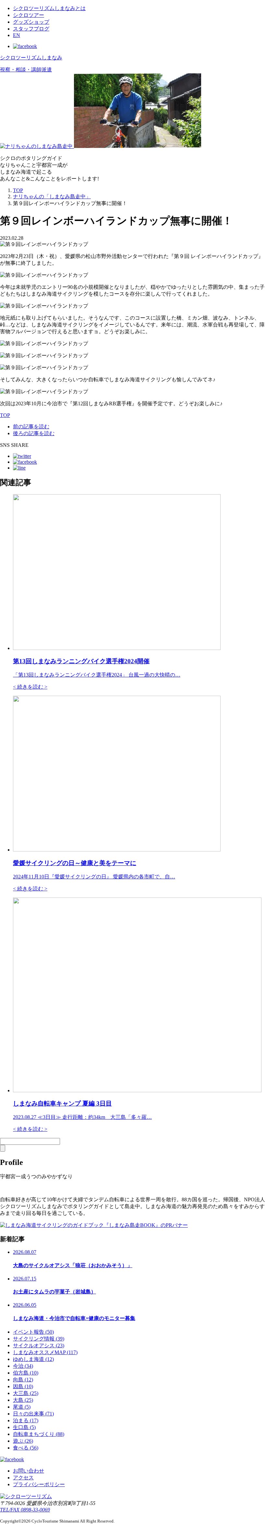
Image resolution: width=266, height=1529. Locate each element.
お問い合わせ (28, 1471)
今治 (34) (23, 1366)
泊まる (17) (25, 1420)
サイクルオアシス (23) (38, 1345)
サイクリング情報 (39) (38, 1338)
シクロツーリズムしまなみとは (49, 8)
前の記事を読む (31, 426)
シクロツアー (28, 15)
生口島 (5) (24, 1427)
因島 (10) (23, 1386)
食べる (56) (25, 1447)
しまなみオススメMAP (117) (45, 1352)
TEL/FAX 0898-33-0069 (25, 1509)
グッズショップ (31, 22)
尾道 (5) (21, 1407)
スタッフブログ (31, 28)
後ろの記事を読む (33, 433)
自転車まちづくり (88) (38, 1434)
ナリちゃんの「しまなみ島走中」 (52, 196)
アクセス (23, 1477)
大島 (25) (23, 1400)
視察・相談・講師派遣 (26, 69)
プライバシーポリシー (39, 1484)
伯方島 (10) (25, 1373)
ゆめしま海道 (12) (33, 1359)
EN (16, 35)
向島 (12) (23, 1379)
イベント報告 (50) (33, 1332)
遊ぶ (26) (23, 1441)
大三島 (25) (25, 1393)
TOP (18, 190)
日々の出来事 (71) (33, 1413)
